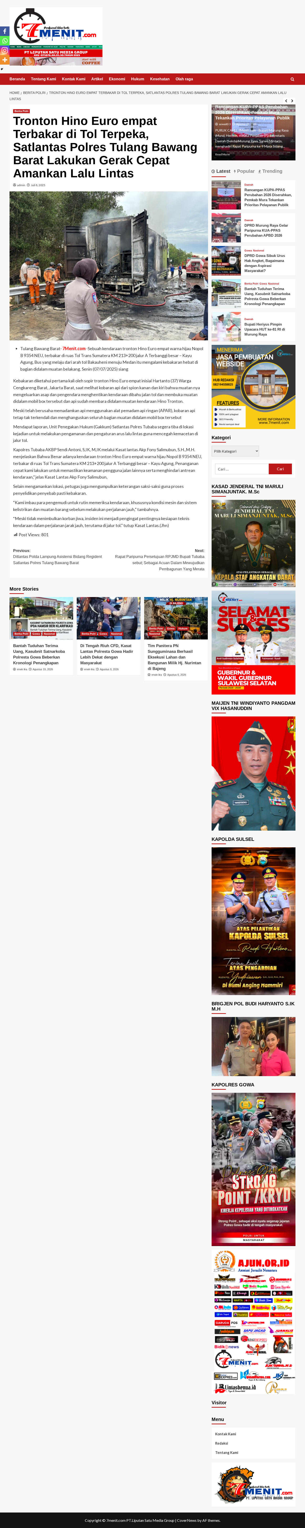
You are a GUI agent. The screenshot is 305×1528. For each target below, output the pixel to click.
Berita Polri (21, 111)
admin (21, 185)
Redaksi (221, 1443)
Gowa (36, 633)
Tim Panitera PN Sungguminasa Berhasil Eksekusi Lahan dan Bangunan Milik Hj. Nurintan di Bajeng (174, 657)
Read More (222, 154)
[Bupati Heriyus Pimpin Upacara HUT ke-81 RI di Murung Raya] (226, 326)
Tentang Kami (43, 79)
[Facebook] (5, 31)
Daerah (248, 185)
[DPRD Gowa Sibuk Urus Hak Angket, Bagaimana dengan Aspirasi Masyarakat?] (226, 260)
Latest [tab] (222, 171)
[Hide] (2, 69)
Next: (159, 560)
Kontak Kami (73, 79)
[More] (5, 60)
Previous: (57, 557)
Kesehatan (160, 79)
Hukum (137, 79)
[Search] (292, 79)
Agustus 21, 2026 (246, 119)
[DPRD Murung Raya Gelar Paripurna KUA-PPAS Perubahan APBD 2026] (226, 227)
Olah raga (184, 79)
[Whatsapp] (5, 41)
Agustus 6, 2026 (176, 674)
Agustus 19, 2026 (43, 669)
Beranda (17, 79)
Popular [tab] (245, 171)
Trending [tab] (271, 171)
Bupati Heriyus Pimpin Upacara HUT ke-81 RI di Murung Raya (264, 329)
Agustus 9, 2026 (109, 669)
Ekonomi (117, 79)
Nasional (49, 633)
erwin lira (22, 669)
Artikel (97, 79)
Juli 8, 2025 (38, 185)
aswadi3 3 (225, 119)
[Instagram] (5, 50)
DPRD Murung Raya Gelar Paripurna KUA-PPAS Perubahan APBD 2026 (266, 230)
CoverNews (187, 1520)
